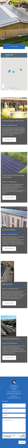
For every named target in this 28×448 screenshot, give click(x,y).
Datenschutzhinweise (14, 398)
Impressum (14, 396)
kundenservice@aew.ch (14, 394)
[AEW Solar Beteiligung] (17, 1)
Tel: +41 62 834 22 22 (14, 392)
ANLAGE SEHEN (9, 139)
